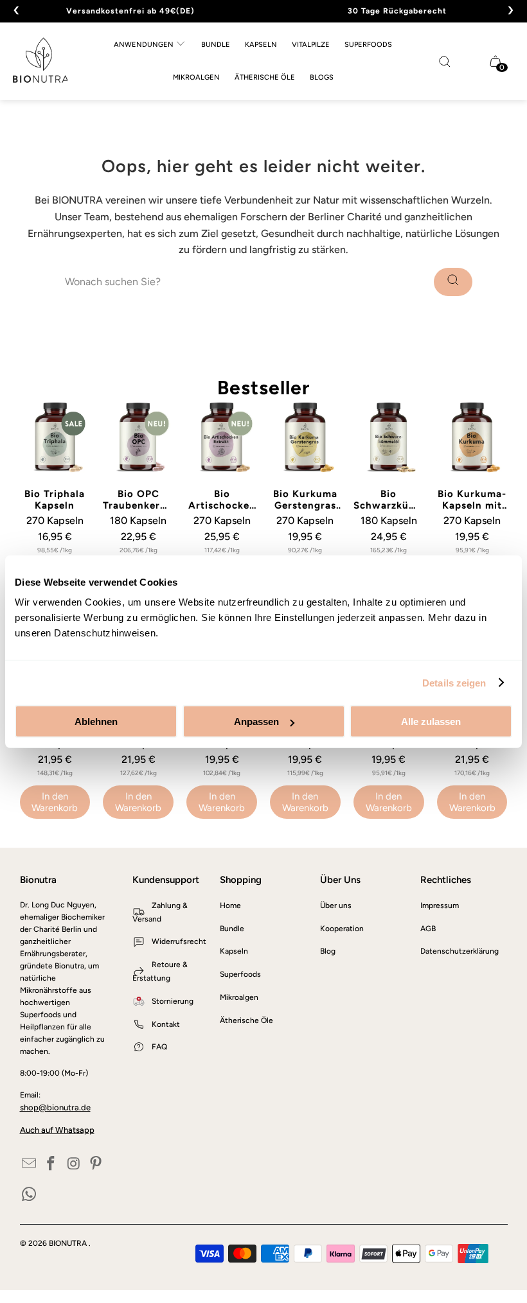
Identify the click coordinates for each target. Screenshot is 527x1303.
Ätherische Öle (246, 1020)
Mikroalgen (239, 997)
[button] (150, 45)
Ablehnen (96, 721)
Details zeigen (454, 682)
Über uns (336, 905)
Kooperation (342, 928)
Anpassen (256, 721)
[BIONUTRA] (40, 61)
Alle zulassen (431, 721)
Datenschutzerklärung (459, 951)
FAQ (159, 1046)
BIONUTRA (69, 1243)
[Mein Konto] (477, 61)
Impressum (439, 905)
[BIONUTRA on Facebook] (51, 1164)
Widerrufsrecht (179, 941)
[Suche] (453, 282)
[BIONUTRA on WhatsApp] (29, 1195)
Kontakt (166, 1024)
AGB (428, 928)
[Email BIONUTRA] (29, 1164)
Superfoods (240, 974)
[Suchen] (445, 62)
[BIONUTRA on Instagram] (74, 1164)
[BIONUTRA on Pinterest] (96, 1164)
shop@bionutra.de (55, 1107)
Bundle (232, 928)
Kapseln (234, 951)
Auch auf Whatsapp (57, 1130)
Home (230, 905)
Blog (327, 951)
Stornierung (172, 1001)
